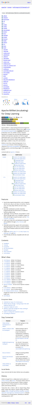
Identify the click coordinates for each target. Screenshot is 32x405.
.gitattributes (6, 55)
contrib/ (5, 28)
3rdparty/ (5, 17)
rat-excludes (6, 86)
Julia (14, 233)
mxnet (9, 7)
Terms (17, 402)
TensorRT (6, 218)
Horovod (21, 222)
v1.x (4, 177)
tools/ (4, 47)
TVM (28, 217)
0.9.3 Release (7, 289)
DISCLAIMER (6, 72)
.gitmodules (6, 58)
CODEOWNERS (7, 67)
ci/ (3, 23)
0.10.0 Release (7, 287)
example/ (5, 35)
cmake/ (5, 24)
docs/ (4, 33)
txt (26, 402)
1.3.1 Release (7, 271)
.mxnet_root (6, 62)
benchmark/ (6, 19)
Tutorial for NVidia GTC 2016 (11, 307)
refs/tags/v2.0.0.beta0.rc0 (21, 7)
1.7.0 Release (7, 261)
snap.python (6, 94)
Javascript (6, 233)
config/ (5, 26)
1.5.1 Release (7, 265)
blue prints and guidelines (14, 146)
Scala (21, 231)
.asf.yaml (5, 49)
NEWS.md (5, 81)
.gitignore (5, 56)
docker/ (5, 32)
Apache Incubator (8, 284)
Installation (6, 243)
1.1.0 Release (7, 276)
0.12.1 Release (7, 279)
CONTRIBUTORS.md (8, 71)
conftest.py (6, 69)
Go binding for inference (9, 313)
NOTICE (5, 83)
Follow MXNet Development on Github (6, 324)
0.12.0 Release (7, 281)
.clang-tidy (5, 51)
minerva (7, 380)
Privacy (13, 402)
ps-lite (17, 222)
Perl (10, 233)
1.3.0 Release (7, 273)
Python (11, 231)
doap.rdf (5, 74)
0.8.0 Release (7, 296)
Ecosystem (6, 246)
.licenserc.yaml (6, 60)
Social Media (7, 253)
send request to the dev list (22, 361)
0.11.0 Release (7, 283)
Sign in (29, 2)
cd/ (4, 21)
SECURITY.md (6, 92)
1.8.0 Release (7, 260)
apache (3, 7)
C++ (17, 231)
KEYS (4, 76)
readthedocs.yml (7, 90)
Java (15, 231)
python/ (5, 42)
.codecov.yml (6, 53)
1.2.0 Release (7, 274)
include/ (5, 37)
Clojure (25, 231)
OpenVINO (11, 218)
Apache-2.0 (13, 152)
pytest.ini (5, 85)
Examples (6, 250)
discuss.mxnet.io (6, 352)
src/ (4, 44)
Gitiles (9, 402)
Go (28, 231)
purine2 (13, 380)
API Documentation (8, 248)
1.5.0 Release (7, 266)
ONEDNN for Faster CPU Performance (13, 302)
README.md (6, 88)
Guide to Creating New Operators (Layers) (14, 311)
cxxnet (3, 380)
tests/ (4, 46)
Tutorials (6, 245)
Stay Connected (7, 251)
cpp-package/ (6, 30)
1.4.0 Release (7, 270)
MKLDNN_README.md (9, 79)
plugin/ (5, 40)
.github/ (5, 16)
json (29, 402)
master (4, 157)
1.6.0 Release (7, 263)
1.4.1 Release (7, 268)
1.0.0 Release (7, 278)
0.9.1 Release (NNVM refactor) (11, 291)
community (4, 144)
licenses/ (5, 39)
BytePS (5, 223)
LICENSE (5, 78)
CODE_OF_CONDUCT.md (9, 65)
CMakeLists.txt (6, 63)
